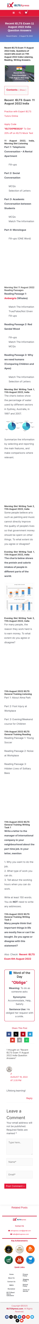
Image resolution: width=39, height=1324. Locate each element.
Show (22, 90)
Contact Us (11, 1281)
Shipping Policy (26, 1280)
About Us (11, 1278)
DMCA (11, 1285)
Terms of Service (26, 1290)
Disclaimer (11, 1289)
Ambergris (10, 298)
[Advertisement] (19, 265)
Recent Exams (11, 36)
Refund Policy (25, 1285)
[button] (20, 12)
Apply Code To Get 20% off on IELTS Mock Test (18, 129)
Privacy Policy (25, 1275)
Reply (29, 1098)
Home (11, 1274)
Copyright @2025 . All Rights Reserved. (19, 1309)
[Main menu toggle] (13, 13)
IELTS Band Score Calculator (10, 1294)
